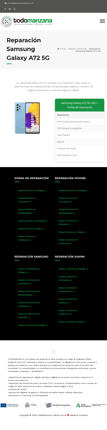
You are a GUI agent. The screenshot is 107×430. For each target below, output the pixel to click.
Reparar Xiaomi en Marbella (68, 301)
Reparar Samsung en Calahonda (29, 304)
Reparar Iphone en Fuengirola (68, 200)
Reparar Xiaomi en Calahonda (68, 312)
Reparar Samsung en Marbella (29, 316)
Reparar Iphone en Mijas (71, 232)
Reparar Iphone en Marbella (68, 222)
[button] (53, 351)
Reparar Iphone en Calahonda (68, 241)
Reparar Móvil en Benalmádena (27, 211)
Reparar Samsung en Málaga (29, 270)
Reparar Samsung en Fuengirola (29, 282)
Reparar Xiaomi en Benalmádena (68, 290)
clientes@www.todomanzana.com (20, 3)
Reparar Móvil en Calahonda (27, 238)
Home (63, 49)
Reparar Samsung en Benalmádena (29, 293)
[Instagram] (14, 9)
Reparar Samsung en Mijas (32, 325)
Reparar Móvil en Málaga (31, 190)
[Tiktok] (64, 343)
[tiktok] (18, 8)
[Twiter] (9, 9)
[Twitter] (50, 343)
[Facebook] (5, 9)
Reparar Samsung (77, 49)
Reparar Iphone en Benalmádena (68, 211)
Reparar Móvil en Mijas (30, 228)
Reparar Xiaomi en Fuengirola (68, 278)
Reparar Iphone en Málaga (72, 190)
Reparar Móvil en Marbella (32, 221)
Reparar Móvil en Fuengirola (27, 200)
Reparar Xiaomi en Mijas (71, 321)
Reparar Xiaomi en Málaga (72, 269)
